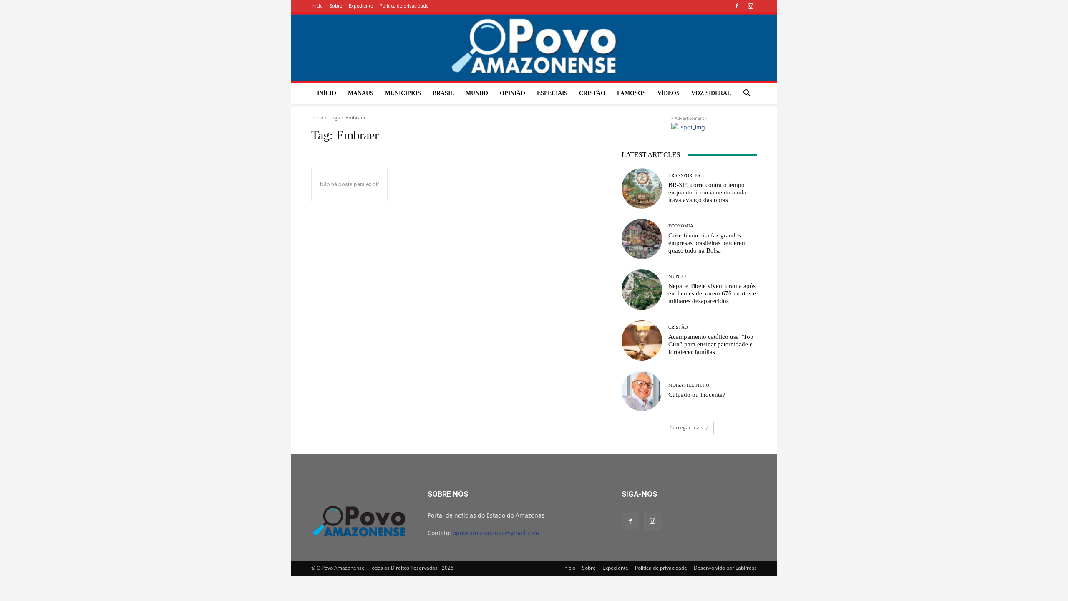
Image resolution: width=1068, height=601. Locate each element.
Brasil (443, 93)
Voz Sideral (711, 93)
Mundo (477, 93)
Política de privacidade (404, 6)
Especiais (552, 93)
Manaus (360, 93)
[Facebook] (736, 6)
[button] (747, 94)
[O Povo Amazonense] (534, 47)
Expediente (361, 6)
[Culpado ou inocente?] (642, 391)
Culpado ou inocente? (696, 394)
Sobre (336, 6)
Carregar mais (686, 427)
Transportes (684, 175)
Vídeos (668, 93)
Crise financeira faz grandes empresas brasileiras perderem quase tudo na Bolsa (707, 243)
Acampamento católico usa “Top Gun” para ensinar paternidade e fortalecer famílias (710, 344)
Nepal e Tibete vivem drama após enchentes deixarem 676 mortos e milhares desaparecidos (712, 293)
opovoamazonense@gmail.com (496, 533)
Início (317, 6)
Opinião (512, 93)
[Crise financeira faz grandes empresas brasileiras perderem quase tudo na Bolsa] (642, 239)
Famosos (631, 93)
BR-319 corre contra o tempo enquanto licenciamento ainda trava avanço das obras (707, 192)
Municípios (403, 93)
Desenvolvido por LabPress (725, 567)
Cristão (592, 93)
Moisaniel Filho (688, 385)
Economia (680, 226)
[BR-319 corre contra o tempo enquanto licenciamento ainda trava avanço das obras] (642, 188)
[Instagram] (750, 6)
